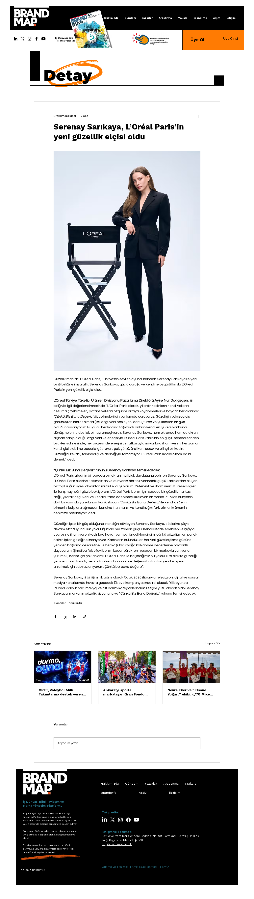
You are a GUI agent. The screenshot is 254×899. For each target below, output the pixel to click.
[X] (112, 820)
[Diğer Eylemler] (198, 116)
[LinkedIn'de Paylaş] (75, 617)
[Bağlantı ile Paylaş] (85, 617)
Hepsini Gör (213, 643)
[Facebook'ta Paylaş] (55, 617)
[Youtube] (43, 38)
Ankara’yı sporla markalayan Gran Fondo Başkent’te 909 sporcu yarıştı (123, 692)
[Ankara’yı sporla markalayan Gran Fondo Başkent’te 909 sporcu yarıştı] (127, 667)
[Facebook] (36, 38)
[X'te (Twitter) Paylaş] (65, 617)
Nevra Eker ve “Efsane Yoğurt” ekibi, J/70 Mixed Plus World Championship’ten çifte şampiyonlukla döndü (189, 692)
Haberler (60, 603)
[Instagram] (29, 38)
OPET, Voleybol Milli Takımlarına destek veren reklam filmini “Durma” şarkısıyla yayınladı (61, 692)
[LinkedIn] (15, 38)
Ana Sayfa (75, 603)
